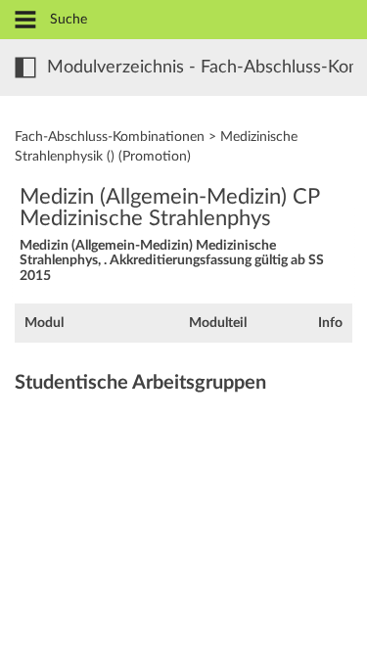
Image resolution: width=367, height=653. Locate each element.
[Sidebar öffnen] (25, 67)
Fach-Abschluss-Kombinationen (110, 137)
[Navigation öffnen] (25, 21)
